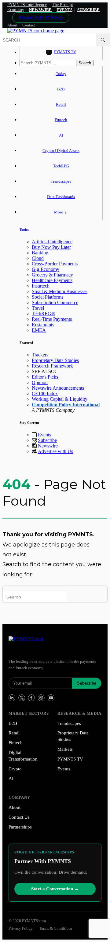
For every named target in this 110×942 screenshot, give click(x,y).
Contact (28, 25)
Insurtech (41, 285)
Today (61, 73)
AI (61, 135)
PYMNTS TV (65, 52)
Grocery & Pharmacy (52, 274)
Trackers (40, 354)
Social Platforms (47, 297)
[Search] (103, 40)
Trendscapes (61, 181)
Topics (24, 229)
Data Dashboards (61, 196)
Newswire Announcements (58, 388)
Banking (40, 252)
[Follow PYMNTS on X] (21, 697)
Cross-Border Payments (55, 263)
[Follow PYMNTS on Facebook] (31, 697)
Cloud (38, 258)
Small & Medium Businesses (59, 291)
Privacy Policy (21, 928)
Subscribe (47, 440)
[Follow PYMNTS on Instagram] (41, 697)
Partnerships (20, 827)
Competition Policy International (66, 404)
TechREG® (43, 313)
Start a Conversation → (55, 888)
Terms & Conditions (55, 928)
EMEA (39, 330)
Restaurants (43, 324)
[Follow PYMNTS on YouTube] (51, 697)
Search (85, 63)
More (59, 212)
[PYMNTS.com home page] (35, 30)
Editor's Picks (45, 377)
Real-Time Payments (52, 319)
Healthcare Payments (52, 280)
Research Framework (52, 365)
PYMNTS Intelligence (27, 4)
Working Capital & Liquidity (59, 399)
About (12, 25)
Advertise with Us (55, 451)
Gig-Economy (45, 269)
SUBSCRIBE (88, 9)
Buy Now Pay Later (51, 247)
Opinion (40, 382)
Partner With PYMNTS (41, 17)
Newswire (40, 9)
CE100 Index (45, 393)
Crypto (15, 768)
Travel (38, 308)
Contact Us (19, 817)
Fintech (61, 119)
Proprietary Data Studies (55, 360)
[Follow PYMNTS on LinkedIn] (12, 697)
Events (64, 9)
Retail (61, 104)
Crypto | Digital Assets (60, 150)
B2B (61, 89)
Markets (65, 749)
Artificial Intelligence (52, 241)
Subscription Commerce (55, 302)
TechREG (61, 166)
